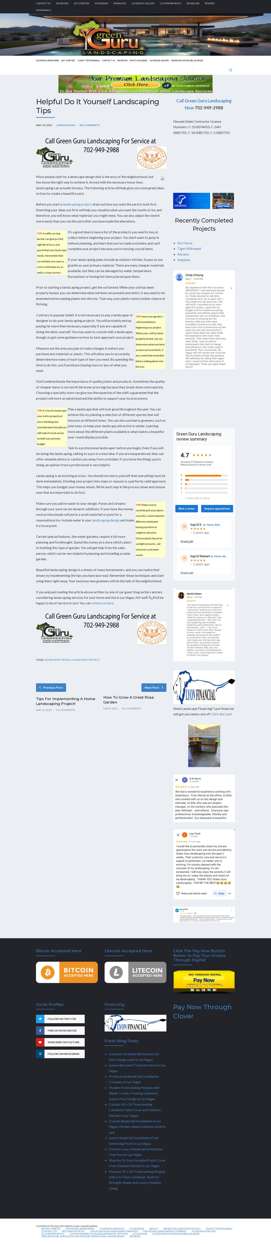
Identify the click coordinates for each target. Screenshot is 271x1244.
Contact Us (43, 3)
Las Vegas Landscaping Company (164, 1231)
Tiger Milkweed (189, 248)
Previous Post (53, 687)
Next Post (152, 687)
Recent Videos (50, 1228)
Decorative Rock (73, 1231)
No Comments (90, 125)
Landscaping (66, 125)
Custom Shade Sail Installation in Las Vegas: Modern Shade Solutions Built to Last (137, 1126)
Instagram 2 (43, 10)
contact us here (102, 603)
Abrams (183, 254)
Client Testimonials (88, 60)
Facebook (62, 3)
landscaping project (77, 204)
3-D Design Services (112, 1228)
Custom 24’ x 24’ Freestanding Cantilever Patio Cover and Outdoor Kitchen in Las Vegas (135, 1110)
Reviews (209, 3)
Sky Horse (184, 243)
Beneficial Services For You (182, 1228)
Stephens (184, 260)
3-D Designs (137, 1228)
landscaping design (106, 520)
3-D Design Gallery (143, 3)
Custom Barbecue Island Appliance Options (98, 1234)
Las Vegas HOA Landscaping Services (114, 1231)
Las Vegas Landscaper (47, 60)
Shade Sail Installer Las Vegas (187, 60)
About (153, 1228)
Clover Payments (170, 3)
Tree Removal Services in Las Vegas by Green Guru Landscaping (82, 1236)
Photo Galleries (138, 60)
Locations (140, 1234)
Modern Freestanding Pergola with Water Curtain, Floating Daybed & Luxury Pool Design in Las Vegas (134, 1093)
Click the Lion (221, 714)
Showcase (193, 3)
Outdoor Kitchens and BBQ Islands (175, 1234)
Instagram (101, 3)
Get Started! (82, 3)
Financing (119, 3)
